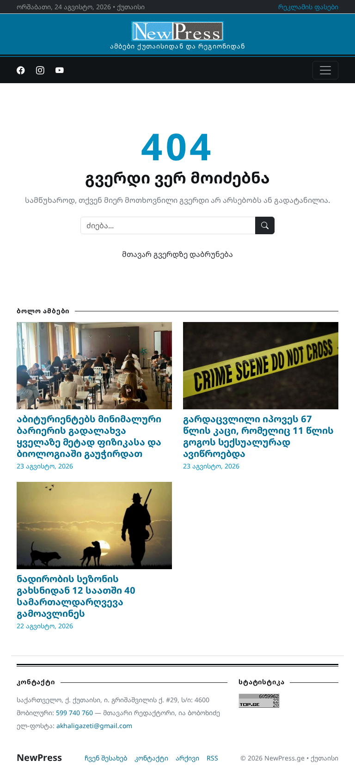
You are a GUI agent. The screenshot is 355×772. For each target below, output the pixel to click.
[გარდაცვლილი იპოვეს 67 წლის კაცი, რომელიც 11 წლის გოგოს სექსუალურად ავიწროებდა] (260, 365)
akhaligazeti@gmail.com (94, 725)
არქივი (187, 758)
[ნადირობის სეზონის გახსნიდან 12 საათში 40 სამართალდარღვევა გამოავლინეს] (94, 525)
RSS (212, 758)
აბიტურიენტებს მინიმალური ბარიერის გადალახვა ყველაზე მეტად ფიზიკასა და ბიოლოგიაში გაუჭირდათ (89, 436)
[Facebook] (21, 70)
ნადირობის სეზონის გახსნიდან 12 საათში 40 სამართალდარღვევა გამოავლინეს (76, 596)
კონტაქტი (151, 758)
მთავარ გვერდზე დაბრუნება (177, 254)
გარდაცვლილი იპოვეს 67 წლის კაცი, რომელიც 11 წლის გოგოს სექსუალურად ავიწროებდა (258, 436)
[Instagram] (40, 70)
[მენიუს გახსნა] (325, 70)
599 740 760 (74, 712)
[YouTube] (59, 70)
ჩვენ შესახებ (106, 758)
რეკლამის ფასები (308, 6)
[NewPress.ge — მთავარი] (177, 27)
